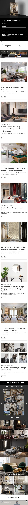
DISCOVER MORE (14, 6)
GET (1, 22)
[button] (27, 17)
